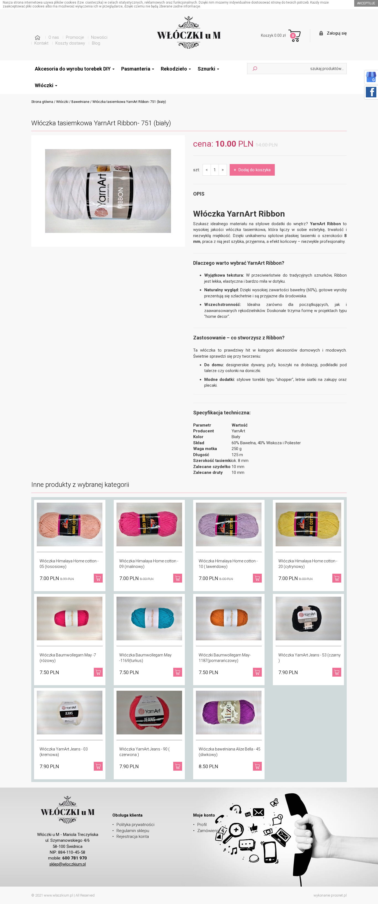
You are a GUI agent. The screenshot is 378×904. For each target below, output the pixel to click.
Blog (96, 43)
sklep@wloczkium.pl (67, 864)
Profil (202, 824)
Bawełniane (80, 102)
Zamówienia (208, 830)
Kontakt (41, 43)
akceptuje (366, 3)
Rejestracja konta (132, 836)
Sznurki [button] (207, 69)
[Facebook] (371, 91)
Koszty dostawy (70, 43)
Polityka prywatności (135, 824)
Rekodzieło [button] (174, 69)
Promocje (75, 37)
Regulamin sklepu (132, 830)
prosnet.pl (339, 895)
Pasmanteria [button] (136, 69)
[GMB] (371, 76)
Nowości (99, 37)
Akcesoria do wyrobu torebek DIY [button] (73, 69)
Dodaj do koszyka (252, 169)
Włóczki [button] (45, 85)
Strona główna (42, 102)
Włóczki (62, 102)
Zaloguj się (337, 33)
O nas (53, 37)
